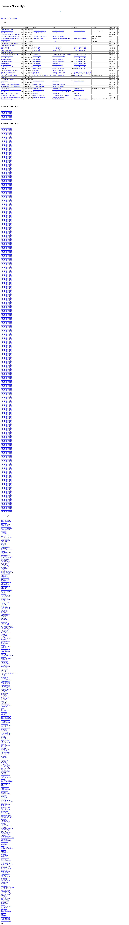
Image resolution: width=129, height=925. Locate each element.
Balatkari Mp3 (4, 754)
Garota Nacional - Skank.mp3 (8, 45)
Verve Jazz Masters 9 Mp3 (80, 38)
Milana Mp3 (3, 796)
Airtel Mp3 (3, 603)
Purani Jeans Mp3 (5, 525)
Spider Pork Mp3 (5, 740)
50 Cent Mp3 (4, 702)
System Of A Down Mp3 (6, 817)
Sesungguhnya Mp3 (5, 641)
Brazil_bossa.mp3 (5, 91)
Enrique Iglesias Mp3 (6, 716)
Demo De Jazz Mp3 (79, 90)
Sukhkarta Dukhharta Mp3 (7, 848)
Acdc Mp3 (3, 670)
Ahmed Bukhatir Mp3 (6, 596)
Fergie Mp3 (3, 785)
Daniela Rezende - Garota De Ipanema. (10, 43)
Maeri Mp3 (3, 657)
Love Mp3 (3, 772)
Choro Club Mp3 (37, 74)
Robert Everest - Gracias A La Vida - (9, 93)
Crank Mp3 (3, 714)
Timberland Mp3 (5, 811)
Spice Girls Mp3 (4, 635)
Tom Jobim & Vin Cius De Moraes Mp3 (42, 75)
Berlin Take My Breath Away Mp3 (9, 673)
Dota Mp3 (3, 570)
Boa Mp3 (3, 642)
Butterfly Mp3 (4, 610)
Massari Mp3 (4, 851)
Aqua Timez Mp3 (5, 654)
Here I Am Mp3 (4, 661)
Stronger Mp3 (4, 909)
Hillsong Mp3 (4, 820)
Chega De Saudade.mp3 (6, 61)
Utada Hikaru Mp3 (5, 752)
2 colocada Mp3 (78, 75)
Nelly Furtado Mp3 (5, 862)
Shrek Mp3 (3, 799)
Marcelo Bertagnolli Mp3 (39, 95)
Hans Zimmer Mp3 (5, 686)
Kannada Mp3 (4, 533)
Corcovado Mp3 (56, 57)
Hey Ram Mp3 (4, 764)
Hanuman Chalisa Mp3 (9, 18)
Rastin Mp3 (3, 895)
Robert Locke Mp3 (37, 68)
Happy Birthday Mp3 (6, 777)
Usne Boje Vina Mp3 (6, 557)
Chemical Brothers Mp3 (6, 816)
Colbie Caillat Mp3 (5, 520)
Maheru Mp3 (4, 746)
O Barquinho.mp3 (5, 47)
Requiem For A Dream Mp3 (7, 572)
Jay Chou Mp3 (4, 872)
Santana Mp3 (4, 588)
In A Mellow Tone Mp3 (79, 68)
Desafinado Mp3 (56, 63)
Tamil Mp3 (3, 600)
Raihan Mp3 (3, 729)
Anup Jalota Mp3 (5, 624)
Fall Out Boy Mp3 (5, 855)
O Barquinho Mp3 (56, 47)
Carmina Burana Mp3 (6, 552)
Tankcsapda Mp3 (5, 623)
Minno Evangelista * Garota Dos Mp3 (61, 54)
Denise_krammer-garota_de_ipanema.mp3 (11, 90)
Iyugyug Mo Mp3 (5, 665)
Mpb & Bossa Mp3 (78, 91)
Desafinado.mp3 (5, 63)
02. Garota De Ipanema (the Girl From (10, 38)
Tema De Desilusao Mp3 (58, 99)
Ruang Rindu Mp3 (5, 602)
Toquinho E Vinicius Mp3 (39, 32)
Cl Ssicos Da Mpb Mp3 (79, 31)
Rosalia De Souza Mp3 (38, 81)
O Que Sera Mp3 (56, 49)
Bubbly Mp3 (4, 696)
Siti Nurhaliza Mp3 (5, 599)
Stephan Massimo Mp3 (6, 893)
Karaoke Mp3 (4, 587)
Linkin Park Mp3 (5, 697)
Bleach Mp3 (3, 915)
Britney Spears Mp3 (5, 803)
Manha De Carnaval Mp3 (58, 56)
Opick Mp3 (3, 741)
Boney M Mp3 (4, 615)
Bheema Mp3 (4, 606)
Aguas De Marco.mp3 (6, 59)
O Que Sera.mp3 (5, 49)
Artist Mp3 (35, 54)
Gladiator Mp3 (4, 568)
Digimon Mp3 (4, 757)
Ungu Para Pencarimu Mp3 (7, 627)
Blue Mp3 (3, 905)
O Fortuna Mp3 (4, 631)
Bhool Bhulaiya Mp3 (6, 868)
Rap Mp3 (3, 645)
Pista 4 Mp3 (55, 41)
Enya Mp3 (3, 567)
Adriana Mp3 (55, 81)
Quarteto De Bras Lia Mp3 (39, 31)
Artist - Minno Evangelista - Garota (9, 54)
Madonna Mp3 (4, 693)
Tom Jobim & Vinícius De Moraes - (9, 75)
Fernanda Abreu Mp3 (38, 84)
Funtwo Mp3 (4, 523)
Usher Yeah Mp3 (5, 559)
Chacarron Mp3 (4, 611)
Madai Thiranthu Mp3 (6, 832)
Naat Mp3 (3, 545)
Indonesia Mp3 (4, 598)
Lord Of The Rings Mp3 (6, 528)
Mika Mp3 (3, 736)
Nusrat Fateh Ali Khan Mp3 (7, 887)
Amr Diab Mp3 (4, 583)
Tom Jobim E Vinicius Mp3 (39, 36)
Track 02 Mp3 (55, 93)
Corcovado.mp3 (5, 57)
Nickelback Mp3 (5, 541)
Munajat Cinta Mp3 (5, 807)
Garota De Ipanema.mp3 (7, 29)
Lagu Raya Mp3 (4, 677)
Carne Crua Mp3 (37, 88)
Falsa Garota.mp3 (5, 88)
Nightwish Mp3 (4, 788)
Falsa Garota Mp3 (56, 88)
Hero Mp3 (3, 594)
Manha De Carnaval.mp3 (7, 56)
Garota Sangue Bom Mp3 (58, 84)
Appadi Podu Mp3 (5, 663)
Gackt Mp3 (3, 850)
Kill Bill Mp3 (4, 650)
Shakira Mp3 (4, 701)
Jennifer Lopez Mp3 (5, 918)
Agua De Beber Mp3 (57, 65)
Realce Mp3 (36, 91)
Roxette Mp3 (4, 647)
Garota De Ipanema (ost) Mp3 (81, 99)
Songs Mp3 (3, 776)
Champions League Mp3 (6, 549)
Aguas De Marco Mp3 (57, 59)
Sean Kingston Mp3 (5, 553)
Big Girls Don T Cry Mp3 (7, 556)
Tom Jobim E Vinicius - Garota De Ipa (10, 36)
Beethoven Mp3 (4, 852)
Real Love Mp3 (4, 907)
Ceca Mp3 (3, 823)
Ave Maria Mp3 (4, 748)
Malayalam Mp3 (4, 724)
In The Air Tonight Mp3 (6, 537)
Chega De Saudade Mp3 (58, 61)
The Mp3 (3, 709)
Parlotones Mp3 (4, 758)
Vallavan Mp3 (4, 879)
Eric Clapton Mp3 (5, 563)
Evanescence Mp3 (5, 620)
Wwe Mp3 (3, 812)
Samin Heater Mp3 (5, 767)
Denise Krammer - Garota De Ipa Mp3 (61, 90)
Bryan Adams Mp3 (5, 745)
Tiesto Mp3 (3, 700)
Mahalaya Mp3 (4, 856)
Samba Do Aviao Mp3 (57, 50)
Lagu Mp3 (3, 854)
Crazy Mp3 (3, 543)
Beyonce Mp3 (4, 659)
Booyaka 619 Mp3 (5, 579)
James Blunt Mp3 (5, 787)
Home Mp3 (3, 531)
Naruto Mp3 (3, 675)
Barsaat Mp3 (4, 622)
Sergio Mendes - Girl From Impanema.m (10, 32)
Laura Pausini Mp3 (5, 591)
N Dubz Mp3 (4, 575)
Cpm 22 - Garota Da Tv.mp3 (8, 72)
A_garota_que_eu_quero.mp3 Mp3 (60, 95)
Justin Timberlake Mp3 (6, 840)
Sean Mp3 (3, 846)
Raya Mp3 (3, 902)
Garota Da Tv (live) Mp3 (58, 70)
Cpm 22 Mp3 (36, 70)
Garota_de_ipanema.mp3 (7, 52)
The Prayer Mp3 (4, 619)
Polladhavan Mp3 (5, 578)
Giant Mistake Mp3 (5, 574)
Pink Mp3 (3, 779)
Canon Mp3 (3, 792)
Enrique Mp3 (4, 604)
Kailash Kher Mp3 (5, 704)
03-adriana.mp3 (4, 81)
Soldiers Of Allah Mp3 (6, 521)
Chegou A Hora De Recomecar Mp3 (82, 72)
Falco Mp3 (3, 843)
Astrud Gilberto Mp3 (38, 38)
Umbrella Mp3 (4, 690)
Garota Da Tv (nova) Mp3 (58, 72)
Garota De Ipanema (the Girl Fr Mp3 (61, 38)
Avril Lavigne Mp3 (5, 728)
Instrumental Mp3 (5, 576)
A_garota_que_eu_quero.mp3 (8, 95)
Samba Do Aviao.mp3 (6, 50)
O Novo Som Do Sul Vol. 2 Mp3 (82, 54)
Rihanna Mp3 (4, 712)
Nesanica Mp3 (4, 634)
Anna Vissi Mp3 (4, 667)
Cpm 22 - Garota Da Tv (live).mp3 (9, 70)
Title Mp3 (76, 93)
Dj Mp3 (2, 708)
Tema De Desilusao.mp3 (7, 99)
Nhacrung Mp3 (4, 669)
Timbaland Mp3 (4, 671)
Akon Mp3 (3, 678)
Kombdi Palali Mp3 (5, 813)
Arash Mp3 (3, 618)
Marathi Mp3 (4, 805)
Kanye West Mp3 (5, 535)
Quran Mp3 (3, 532)
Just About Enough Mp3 (6, 626)
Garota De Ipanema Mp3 (58, 31)
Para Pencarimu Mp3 (6, 793)
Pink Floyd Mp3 (4, 791)
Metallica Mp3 (4, 763)
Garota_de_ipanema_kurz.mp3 (8, 82)
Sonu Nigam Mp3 (5, 844)
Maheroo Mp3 (4, 544)
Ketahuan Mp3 (4, 760)
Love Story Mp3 (4, 560)
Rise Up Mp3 (4, 726)
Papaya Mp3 (4, 730)
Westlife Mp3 (4, 808)
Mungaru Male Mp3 (5, 633)
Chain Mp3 (3, 612)
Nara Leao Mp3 (37, 47)
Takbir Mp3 (3, 564)
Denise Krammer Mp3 (38, 90)
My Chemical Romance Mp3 (7, 864)
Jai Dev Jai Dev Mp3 (6, 815)
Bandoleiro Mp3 (78, 95)
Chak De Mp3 (4, 870)
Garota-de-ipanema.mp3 (6, 74)
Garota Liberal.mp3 (5, 40)
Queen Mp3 (3, 721)
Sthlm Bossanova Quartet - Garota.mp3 (10, 34)
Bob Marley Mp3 (5, 858)
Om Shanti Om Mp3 (5, 646)
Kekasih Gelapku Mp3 (6, 800)
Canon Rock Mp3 (5, 691)
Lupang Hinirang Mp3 (6, 658)
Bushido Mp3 (4, 548)
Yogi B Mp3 (3, 710)
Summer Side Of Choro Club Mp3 (82, 74)
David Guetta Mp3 (5, 566)
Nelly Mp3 (3, 773)
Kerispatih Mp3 (4, 882)
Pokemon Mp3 (4, 643)
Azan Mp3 (3, 744)
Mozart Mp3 (3, 819)
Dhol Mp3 (3, 551)
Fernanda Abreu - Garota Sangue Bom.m (10, 84)
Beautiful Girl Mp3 (5, 683)
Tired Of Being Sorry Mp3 (7, 828)
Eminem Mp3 (4, 694)
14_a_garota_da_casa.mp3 (7, 79)
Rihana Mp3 (3, 795)
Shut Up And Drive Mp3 (6, 590)
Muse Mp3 (3, 536)
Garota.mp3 (4, 41)
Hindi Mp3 (3, 761)
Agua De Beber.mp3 (6, 65)
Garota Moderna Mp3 (79, 81)
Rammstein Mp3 (4, 910)
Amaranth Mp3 (4, 662)
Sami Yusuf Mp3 (5, 732)
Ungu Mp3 (3, 674)
